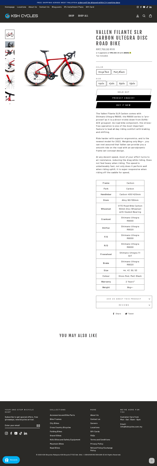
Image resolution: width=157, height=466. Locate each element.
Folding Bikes (56, 431)
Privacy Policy (96, 444)
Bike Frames (55, 419)
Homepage (10, 7)
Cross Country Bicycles (60, 427)
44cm (101, 83)
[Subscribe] (38, 425)
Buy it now (124, 105)
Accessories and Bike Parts (62, 415)
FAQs (92, 435)
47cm (112, 83)
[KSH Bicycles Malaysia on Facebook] (11, 433)
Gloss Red (103, 71)
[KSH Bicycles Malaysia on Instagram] (6, 433)
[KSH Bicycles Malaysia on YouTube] (15, 433)
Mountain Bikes (57, 444)
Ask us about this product (124, 299)
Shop (71, 15)
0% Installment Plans (73, 7)
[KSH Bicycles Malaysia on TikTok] (20, 433)
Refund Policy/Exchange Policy (101, 449)
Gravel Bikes (55, 435)
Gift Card (90, 7)
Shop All (83, 15)
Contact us (95, 419)
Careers (94, 423)
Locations (21, 7)
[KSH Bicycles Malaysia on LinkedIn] (25, 433)
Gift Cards (95, 431)
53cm (132, 83)
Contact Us (44, 7)
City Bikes (54, 423)
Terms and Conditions (100, 439)
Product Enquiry (123, 98)
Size (98, 79)
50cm (122, 83)
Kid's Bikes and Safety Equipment (65, 439)
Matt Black (119, 71)
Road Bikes (55, 448)
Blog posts (57, 7)
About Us (33, 7)
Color (99, 67)
